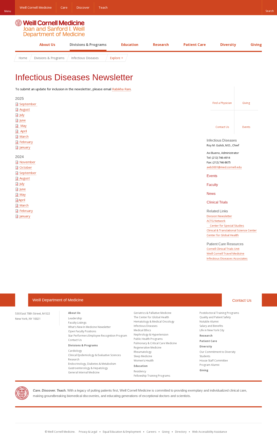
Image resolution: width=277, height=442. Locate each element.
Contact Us (241, 300)
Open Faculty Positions (82, 331)
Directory (181, 432)
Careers (151, 432)
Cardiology (75, 351)
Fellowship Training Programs (152, 375)
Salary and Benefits (211, 326)
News (211, 193)
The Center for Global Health (151, 317)
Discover (83, 7)
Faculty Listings (77, 322)
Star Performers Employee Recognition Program (97, 335)
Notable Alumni (209, 321)
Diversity (228, 44)
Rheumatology (142, 352)
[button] (269, 7)
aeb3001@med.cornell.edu (224, 167)
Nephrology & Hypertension (151, 334)
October (25, 167)
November (27, 162)
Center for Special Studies (227, 225)
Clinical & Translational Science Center (232, 230)
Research (161, 44)
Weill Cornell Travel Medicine (225, 253)
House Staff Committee (214, 360)
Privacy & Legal (88, 432)
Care (64, 7)
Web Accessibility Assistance (209, 432)
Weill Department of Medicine (57, 300)
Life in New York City (212, 330)
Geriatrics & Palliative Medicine (152, 313)
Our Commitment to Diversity (217, 352)
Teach (103, 7)
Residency (140, 371)
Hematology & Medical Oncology (154, 321)
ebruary (27, 142)
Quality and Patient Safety (215, 317)
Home (20, 44)
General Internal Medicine (84, 372)
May (23, 125)
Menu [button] (7, 11)
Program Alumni (209, 365)
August (24, 109)
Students (205, 356)
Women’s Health (144, 360)
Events (212, 176)
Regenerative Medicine (147, 347)
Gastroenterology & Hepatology (88, 368)
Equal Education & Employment (122, 432)
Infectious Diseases (145, 326)
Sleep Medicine (143, 356)
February (26, 210)
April (23, 131)
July (21, 115)
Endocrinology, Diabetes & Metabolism (92, 364)
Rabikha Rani (121, 89)
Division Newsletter (219, 216)
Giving (256, 44)
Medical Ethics (142, 330)
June (22, 120)
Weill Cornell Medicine (36, 7)
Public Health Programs (148, 339)
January (24, 147)
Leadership (75, 318)
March (24, 136)
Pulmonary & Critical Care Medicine (155, 343)
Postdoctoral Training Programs (219, 313)
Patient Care (195, 44)
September (28, 104)
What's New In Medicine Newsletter (89, 327)
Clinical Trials (217, 202)
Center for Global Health (223, 235)
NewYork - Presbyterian (174, 416)
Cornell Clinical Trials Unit (223, 249)
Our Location (21, 300)
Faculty (212, 185)
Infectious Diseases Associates (227, 258)
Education (129, 44)
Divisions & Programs (88, 44)
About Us (47, 44)
